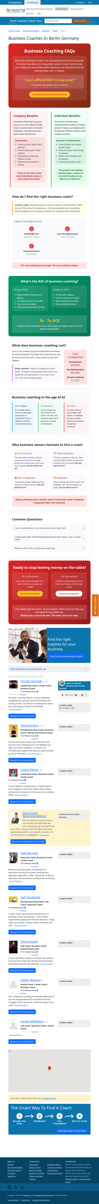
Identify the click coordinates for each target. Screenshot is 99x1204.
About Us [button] (30, 13)
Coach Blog (11, 1173)
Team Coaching (52, 1170)
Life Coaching (33, 1165)
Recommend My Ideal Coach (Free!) (28, 841)
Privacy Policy (25, 1200)
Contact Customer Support (41, 1200)
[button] (37, 691)
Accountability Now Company (43, 1195)
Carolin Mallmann (32, 1021)
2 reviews (22, 694)
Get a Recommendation (15, 1167)
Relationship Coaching (36, 1173)
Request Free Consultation (22, 716)
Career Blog (11, 1176)
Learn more (44, 835)
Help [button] (39, 13)
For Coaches (80, 2)
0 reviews (35, 739)
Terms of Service (12, 1200)
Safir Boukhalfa (30, 897)
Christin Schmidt (31, 681)
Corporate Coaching (14, 1170)
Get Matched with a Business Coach (49, 94)
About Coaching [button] (77, 8)
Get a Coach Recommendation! (34, 814)
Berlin (55, 30)
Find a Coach (14, 30)
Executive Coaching (53, 1165)
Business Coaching (35, 1170)
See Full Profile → (16, 709)
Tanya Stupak (29, 941)
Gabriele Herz (29, 853)
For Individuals (32, 2)
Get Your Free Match (30, 593)
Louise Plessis (29, 770)
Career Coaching (35, 1167)
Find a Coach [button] (61, 8)
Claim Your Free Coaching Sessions (39, 8)
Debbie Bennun (31, 980)
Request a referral (71, 1179)
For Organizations (15, 2)
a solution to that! (48, 1098)
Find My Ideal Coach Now (72, 1130)
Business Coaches (31, 30)
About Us (10, 1165)
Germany (46, 30)
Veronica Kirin (30, 725)
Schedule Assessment (69, 593)
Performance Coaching (55, 1173)
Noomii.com (27, 1195)
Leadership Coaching (54, 1167)
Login (90, 2)
